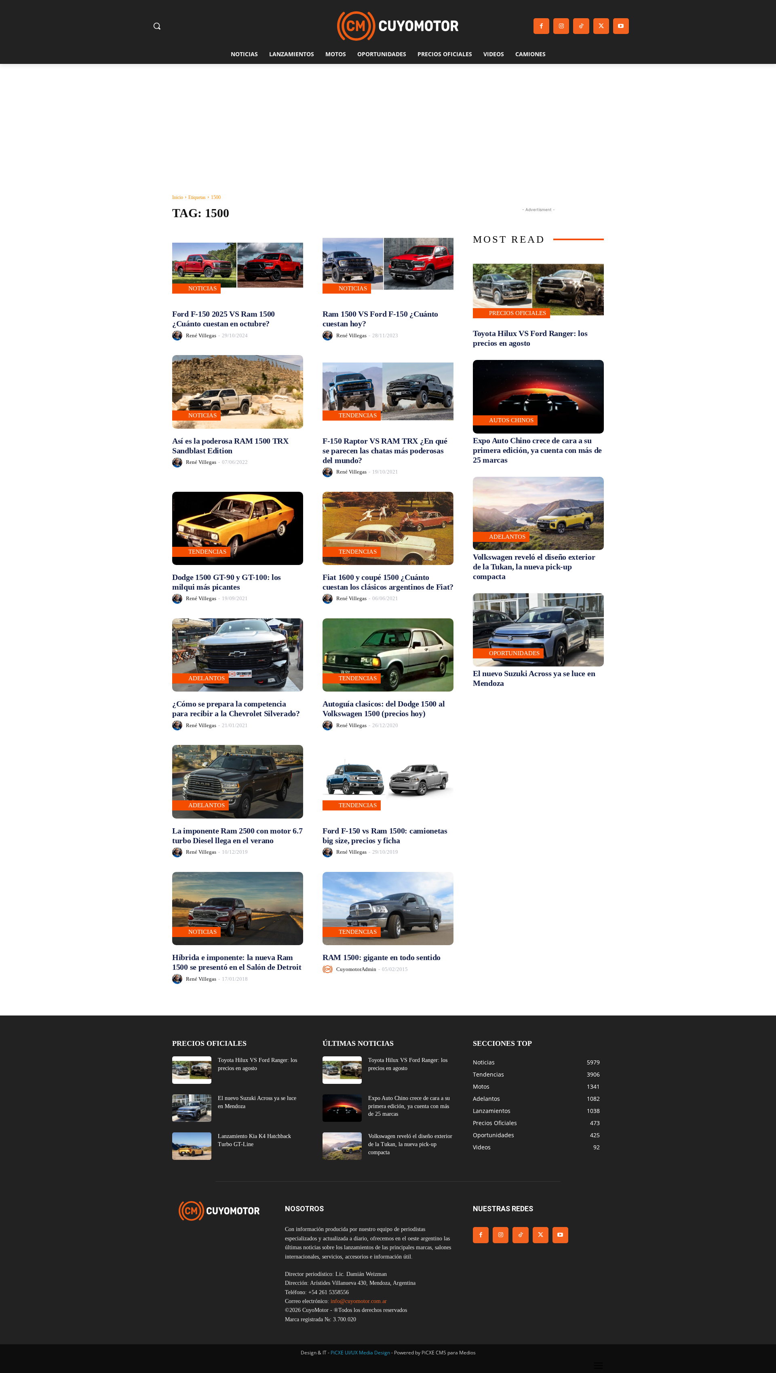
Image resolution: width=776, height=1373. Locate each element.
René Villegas (201, 335)
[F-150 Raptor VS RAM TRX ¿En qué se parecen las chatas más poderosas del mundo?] (388, 391)
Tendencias (358, 415)
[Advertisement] (388, 124)
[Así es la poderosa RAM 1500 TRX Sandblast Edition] (237, 391)
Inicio (177, 197)
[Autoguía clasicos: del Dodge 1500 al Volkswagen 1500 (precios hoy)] (388, 655)
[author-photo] (178, 335)
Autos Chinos (511, 420)
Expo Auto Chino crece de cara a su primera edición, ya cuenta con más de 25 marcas (537, 450)
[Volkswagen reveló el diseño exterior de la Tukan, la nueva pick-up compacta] (538, 513)
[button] (157, 26)
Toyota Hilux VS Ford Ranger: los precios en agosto (530, 338)
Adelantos (206, 678)
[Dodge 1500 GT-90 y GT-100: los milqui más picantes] (237, 528)
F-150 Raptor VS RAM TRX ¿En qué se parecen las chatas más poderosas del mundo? (385, 450)
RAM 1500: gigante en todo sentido (382, 957)
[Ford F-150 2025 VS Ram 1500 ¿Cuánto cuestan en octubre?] (237, 265)
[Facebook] (541, 26)
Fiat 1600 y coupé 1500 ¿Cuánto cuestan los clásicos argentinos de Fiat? (388, 582)
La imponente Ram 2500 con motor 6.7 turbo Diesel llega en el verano (237, 835)
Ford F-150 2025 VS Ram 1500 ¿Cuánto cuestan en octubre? (223, 318)
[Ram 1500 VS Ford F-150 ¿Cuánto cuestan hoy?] (388, 265)
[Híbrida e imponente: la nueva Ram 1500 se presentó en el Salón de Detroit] (237, 908)
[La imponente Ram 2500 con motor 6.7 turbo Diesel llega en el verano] (237, 781)
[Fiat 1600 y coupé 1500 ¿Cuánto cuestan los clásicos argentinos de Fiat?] (388, 528)
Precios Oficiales (517, 313)
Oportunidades (514, 653)
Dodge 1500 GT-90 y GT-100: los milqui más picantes (226, 582)
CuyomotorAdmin (356, 969)
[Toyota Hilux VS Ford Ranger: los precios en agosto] (538, 289)
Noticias (202, 288)
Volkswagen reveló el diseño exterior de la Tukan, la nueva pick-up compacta (534, 566)
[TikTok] (581, 26)
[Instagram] (561, 26)
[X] (601, 26)
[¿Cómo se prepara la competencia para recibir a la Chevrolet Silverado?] (237, 655)
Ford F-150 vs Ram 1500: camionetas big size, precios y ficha (385, 835)
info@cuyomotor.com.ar (359, 1301)
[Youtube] (621, 26)
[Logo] (398, 26)
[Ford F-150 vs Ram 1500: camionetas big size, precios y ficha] (388, 781)
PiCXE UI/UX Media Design (360, 1352)
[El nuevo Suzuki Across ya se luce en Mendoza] (538, 629)
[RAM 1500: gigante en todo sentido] (388, 908)
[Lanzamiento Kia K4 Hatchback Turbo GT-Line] (191, 1146)
